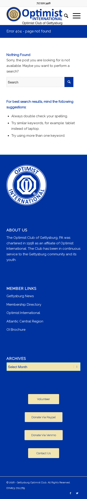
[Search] (64, 16)
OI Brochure (15, 330)
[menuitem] (64, 16)
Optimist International (23, 313)
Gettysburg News (20, 296)
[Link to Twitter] (77, 493)
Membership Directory (23, 305)
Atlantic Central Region (24, 321)
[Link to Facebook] (70, 493)
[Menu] (74, 16)
